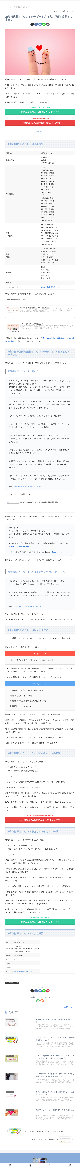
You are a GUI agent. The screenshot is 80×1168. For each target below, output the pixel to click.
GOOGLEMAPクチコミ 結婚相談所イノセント (27, 486)
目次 (38, 131)
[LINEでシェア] (44, 24)
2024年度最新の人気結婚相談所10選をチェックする (40, 123)
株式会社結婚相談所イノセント (52, 287)
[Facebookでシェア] (36, 24)
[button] (48, 24)
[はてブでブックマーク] (40, 24)
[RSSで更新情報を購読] (42, 1000)
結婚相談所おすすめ (12, 983)
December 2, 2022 (59, 552)
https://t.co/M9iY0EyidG (20, 546)
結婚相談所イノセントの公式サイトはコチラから (40, 112)
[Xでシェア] (32, 24)
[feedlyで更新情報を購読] (38, 1000)
